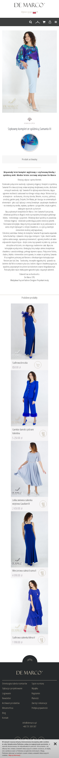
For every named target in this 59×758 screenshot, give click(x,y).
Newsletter (6, 698)
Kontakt (5, 717)
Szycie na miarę (38, 683)
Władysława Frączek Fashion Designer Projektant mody (29, 280)
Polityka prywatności (40, 707)
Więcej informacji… (15, 755)
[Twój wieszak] (37, 22)
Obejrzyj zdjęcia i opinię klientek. (30, 179)
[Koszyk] (44, 22)
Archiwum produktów (10, 703)
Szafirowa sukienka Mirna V (23, 637)
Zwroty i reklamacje (39, 703)
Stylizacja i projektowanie (12, 688)
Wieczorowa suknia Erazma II (24, 570)
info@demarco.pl (29, 722)
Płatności (35, 698)
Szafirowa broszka (19, 362)
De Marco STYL (29, 277)
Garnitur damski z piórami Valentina (23, 431)
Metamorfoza (7, 707)
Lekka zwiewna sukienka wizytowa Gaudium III (22, 501)
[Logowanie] (50, 22)
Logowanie (6, 693)
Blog (4, 712)
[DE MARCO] (29, 4)
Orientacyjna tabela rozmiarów (14, 683)
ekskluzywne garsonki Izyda (29, 269)
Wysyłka (35, 688)
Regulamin (36, 693)
